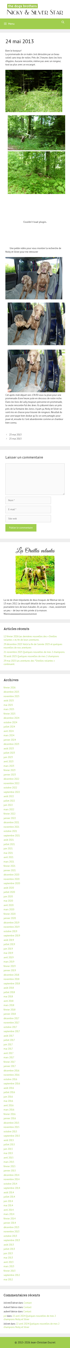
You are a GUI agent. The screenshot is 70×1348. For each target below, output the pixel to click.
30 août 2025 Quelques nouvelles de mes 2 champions (31, 656)
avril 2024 (8, 731)
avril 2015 (8, 1157)
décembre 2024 (11, 717)
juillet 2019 (9, 944)
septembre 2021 (12, 835)
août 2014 (9, 1192)
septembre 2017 (12, 1031)
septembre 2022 (12, 792)
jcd (5, 1315)
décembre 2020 (11, 874)
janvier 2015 (10, 1170)
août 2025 (9, 700)
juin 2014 (8, 1201)
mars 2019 (9, 961)
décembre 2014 (11, 1175)
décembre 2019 (11, 922)
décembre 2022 (11, 778)
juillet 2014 (9, 1196)
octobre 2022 (10, 787)
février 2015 (9, 1166)
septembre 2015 (12, 1135)
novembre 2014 (11, 1179)
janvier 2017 (10, 1066)
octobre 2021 (10, 831)
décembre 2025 (11, 691)
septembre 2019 (12, 935)
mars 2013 (9, 1266)
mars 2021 (9, 861)
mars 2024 (9, 735)
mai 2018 (8, 996)
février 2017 (9, 1061)
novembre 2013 (11, 1231)
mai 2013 (8, 1257)
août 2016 (9, 1088)
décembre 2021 (11, 822)
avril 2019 (8, 957)
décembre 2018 (11, 974)
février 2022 (9, 813)
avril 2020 (8, 905)
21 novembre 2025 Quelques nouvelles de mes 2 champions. (34, 652)
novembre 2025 (11, 696)
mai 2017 (8, 1048)
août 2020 (9, 887)
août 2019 (9, 940)
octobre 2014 (10, 1183)
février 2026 (9, 687)
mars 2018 (9, 1005)
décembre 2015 (11, 1122)
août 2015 (9, 1140)
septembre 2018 (12, 983)
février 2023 (9, 770)
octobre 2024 (10, 722)
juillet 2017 (9, 1040)
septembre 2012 (12, 1275)
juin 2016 (8, 1096)
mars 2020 (9, 909)
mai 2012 (8, 1279)
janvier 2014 (10, 1222)
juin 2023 (8, 757)
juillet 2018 (9, 992)
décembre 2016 (11, 1070)
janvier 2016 (10, 1118)
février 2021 (9, 865)
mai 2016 (8, 1100)
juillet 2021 (9, 844)
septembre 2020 (12, 883)
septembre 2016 (12, 1083)
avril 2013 (8, 1262)
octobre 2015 (10, 1131)
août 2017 (9, 1035)
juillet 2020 (9, 892)
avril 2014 (8, 1209)
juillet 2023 (9, 752)
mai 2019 (8, 953)
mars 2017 (9, 1057)
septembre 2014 (12, 1188)
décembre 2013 (11, 1227)
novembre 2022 (11, 783)
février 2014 (9, 1218)
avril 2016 (8, 1105)
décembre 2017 (11, 1018)
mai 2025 (8, 705)
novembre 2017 (11, 1022)
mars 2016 (9, 1109)
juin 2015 (8, 1148)
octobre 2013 (10, 1236)
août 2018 (9, 987)
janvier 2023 (10, 774)
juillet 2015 (9, 1144)
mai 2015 (8, 1153)
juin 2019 (8, 948)
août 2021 (9, 839)
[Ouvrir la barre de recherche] (63, 22)
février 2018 (9, 1009)
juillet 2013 (9, 1248)
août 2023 (9, 748)
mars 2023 (9, 765)
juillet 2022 (9, 800)
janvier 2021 (10, 870)
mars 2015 (9, 1161)
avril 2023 (8, 761)
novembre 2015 (11, 1127)
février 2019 (9, 966)
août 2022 (9, 796)
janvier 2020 (10, 918)
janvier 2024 (10, 739)
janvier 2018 (10, 1013)
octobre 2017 (10, 1027)
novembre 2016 (11, 1074)
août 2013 (9, 1244)
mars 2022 (9, 809)
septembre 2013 (12, 1240)
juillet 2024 (9, 726)
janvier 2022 (10, 818)
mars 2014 (9, 1214)
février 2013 (9, 1270)
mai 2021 (8, 852)
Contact (28, 1302)
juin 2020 (8, 896)
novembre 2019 (11, 926)
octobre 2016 (10, 1079)
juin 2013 (8, 1253)
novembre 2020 (11, 879)
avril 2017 (8, 1053)
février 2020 (9, 913)
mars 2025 (9, 709)
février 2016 (9, 1114)
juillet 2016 (9, 1092)
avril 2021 (8, 857)
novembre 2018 (11, 979)
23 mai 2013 (15, 434)
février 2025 (9, 713)
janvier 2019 (10, 970)
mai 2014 (8, 1205)
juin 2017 (8, 1044)
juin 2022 (8, 805)
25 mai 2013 (15, 438)
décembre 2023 (11, 744)
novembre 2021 (11, 826)
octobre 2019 (10, 931)
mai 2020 (8, 900)
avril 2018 (8, 1000)
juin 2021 (8, 848)
